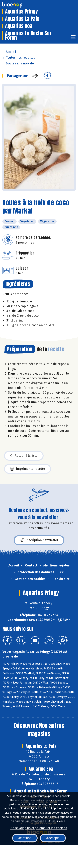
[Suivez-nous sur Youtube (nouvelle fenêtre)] (35, 640)
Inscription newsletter (42, 540)
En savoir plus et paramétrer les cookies (38, 828)
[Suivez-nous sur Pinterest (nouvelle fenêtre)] (63, 640)
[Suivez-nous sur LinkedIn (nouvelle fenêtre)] (21, 640)
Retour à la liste (26, 455)
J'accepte (53, 838)
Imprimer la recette (30, 469)
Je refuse (24, 838)
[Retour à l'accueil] (18, 5)
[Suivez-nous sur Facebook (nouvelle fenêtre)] (7, 640)
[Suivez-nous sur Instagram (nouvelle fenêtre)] (49, 640)
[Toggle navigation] (73, 38)
